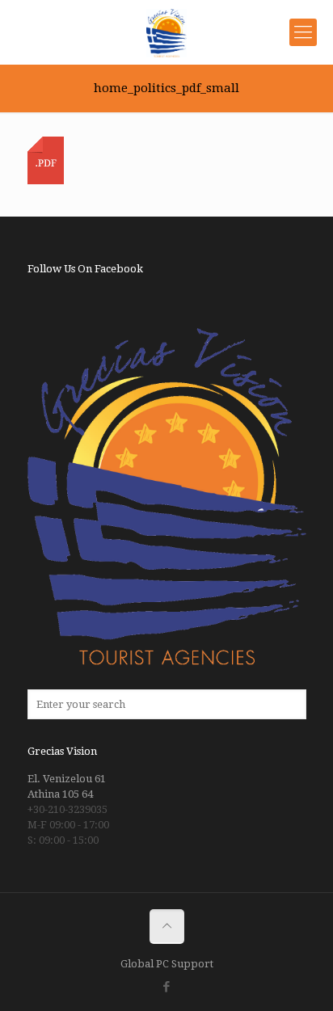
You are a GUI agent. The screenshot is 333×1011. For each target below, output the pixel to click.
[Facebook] (166, 986)
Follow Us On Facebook (85, 269)
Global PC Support (166, 964)
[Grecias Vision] (166, 32)
